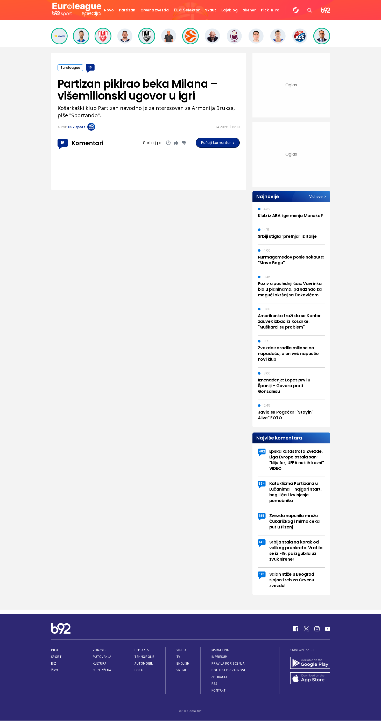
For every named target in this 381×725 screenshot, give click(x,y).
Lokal (139, 670)
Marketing (220, 650)
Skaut (210, 10)
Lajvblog (229, 10)
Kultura (100, 663)
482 (262, 451)
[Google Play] (310, 663)
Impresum (219, 656)
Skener (249, 10)
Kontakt (218, 690)
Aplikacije (220, 677)
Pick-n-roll (271, 10)
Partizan (127, 10)
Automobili (144, 663)
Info (54, 650)
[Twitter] (306, 628)
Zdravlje (101, 650)
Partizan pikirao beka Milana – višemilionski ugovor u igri (138, 89)
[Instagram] (317, 628)
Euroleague (70, 67)
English (183, 663)
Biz (53, 663)
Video (181, 650)
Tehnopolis (144, 656)
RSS (214, 683)
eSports (142, 650)
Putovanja (102, 656)
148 (262, 542)
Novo (109, 10)
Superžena (102, 670)
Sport (56, 656)
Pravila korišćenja (228, 663)
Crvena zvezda (154, 10)
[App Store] (310, 678)
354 (261, 483)
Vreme (182, 670)
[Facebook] (295, 628)
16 (90, 67)
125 (261, 574)
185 (261, 515)
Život (55, 670)
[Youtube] (327, 628)
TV (178, 656)
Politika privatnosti (229, 670)
